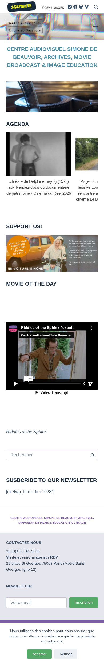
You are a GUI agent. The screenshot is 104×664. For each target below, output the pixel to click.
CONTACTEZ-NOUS (23, 542)
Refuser (66, 654)
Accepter (39, 654)
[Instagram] (70, 7)
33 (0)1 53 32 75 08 (23, 551)
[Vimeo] (87, 7)
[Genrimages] (53, 6)
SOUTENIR (21, 6)
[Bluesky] (81, 7)
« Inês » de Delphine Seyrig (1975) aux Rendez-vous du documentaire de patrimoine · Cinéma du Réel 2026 (39, 187)
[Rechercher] (96, 7)
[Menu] (95, 26)
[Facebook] (75, 7)
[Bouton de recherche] (92, 455)
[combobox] (46, 455)
